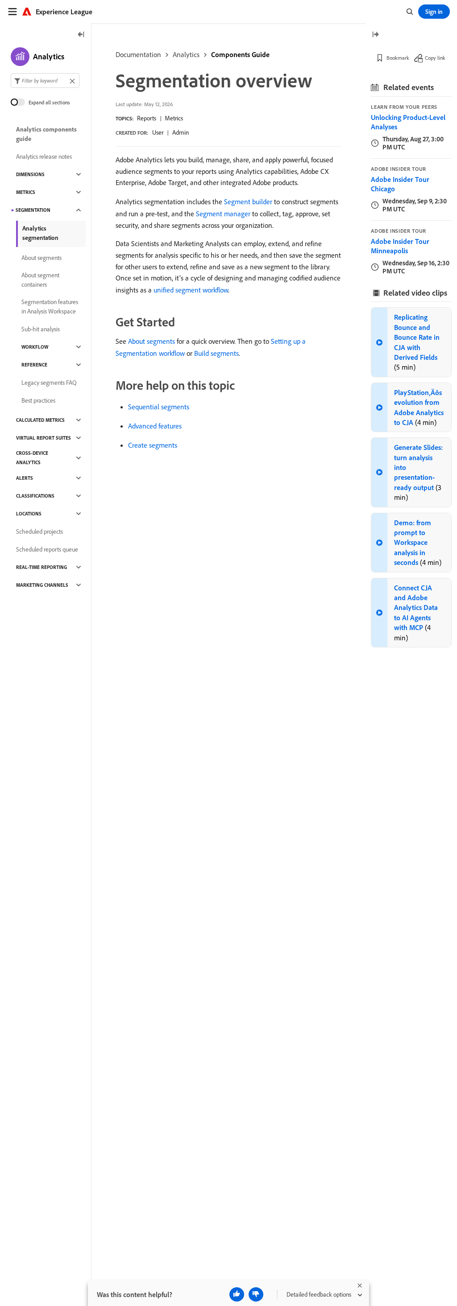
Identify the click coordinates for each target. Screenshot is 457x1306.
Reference (34, 365)
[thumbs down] (256, 1294)
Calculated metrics (40, 420)
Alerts (24, 478)
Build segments (216, 353)
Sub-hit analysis (40, 329)
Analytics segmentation (40, 233)
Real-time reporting (41, 567)
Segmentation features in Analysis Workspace (49, 306)
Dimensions (30, 174)
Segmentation (33, 210)
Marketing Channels (42, 585)
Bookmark (397, 57)
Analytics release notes (44, 156)
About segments (151, 341)
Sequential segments (158, 406)
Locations (29, 514)
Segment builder (248, 201)
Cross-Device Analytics (32, 458)
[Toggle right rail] (375, 35)
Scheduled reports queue (47, 549)
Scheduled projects (39, 531)
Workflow (34, 347)
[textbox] (45, 80)
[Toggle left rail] (81, 35)
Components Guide (240, 54)
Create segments (152, 445)
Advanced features (155, 425)
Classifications (35, 496)
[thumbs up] (236, 1294)
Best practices (38, 400)
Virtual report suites (43, 438)
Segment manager (223, 213)
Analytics (186, 54)
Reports (146, 118)
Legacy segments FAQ (49, 383)
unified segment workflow (191, 289)
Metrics (174, 118)
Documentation (138, 54)
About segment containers (40, 279)
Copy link (435, 57)
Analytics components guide (46, 134)
